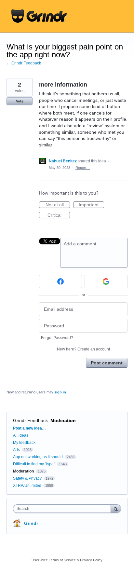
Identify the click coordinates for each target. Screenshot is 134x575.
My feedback (24, 442)
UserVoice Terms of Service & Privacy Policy (67, 560)
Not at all (58, 205)
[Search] (116, 508)
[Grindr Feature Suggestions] (39, 16)
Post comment (107, 362)
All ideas (20, 435)
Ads (16, 449)
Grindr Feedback (30, 420)
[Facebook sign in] (60, 281)
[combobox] (63, 508)
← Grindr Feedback (24, 63)
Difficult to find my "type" (34, 464)
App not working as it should (38, 457)
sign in (60, 392)
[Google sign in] (106, 281)
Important (91, 205)
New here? (83, 349)
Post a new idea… (29, 428)
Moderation (63, 420)
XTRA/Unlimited (27, 485)
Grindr (31, 523)
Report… (82, 168)
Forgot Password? (57, 337)
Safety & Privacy (28, 478)
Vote (19, 101)
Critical (58, 215)
